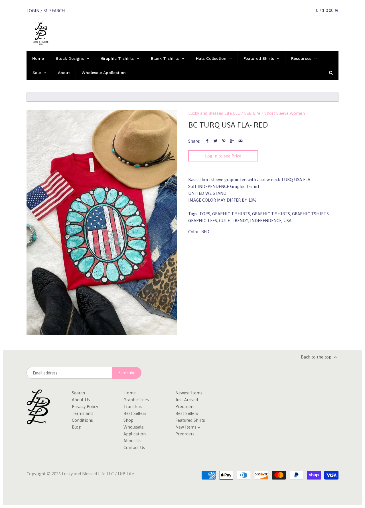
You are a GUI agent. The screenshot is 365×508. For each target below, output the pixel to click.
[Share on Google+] (232, 141)
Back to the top (316, 357)
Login (33, 10)
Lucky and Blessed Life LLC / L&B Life (224, 113)
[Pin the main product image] (223, 141)
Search (78, 392)
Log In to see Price (223, 155)
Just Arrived (186, 399)
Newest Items (188, 392)
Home (129, 392)
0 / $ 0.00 (325, 10)
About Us (81, 399)
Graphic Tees (136, 399)
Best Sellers (134, 413)
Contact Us (134, 447)
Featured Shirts (190, 420)
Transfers (132, 406)
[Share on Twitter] (215, 141)
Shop (128, 420)
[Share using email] (240, 141)
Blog (76, 427)
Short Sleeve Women (284, 113)
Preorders (184, 406)
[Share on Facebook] (207, 141)
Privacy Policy (85, 406)
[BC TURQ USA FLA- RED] (102, 222)
